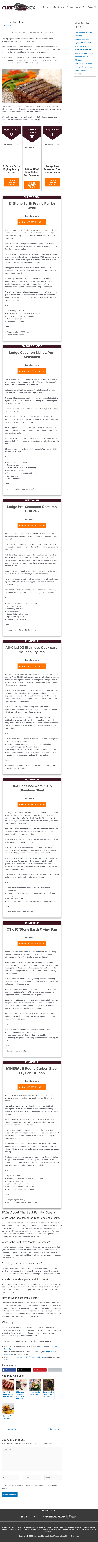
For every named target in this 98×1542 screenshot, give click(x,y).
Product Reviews (57, 7)
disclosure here (47, 32)
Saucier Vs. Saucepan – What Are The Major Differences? (84, 56)
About (90, 7)
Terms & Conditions (61, 1536)
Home (45, 7)
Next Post (54, 1429)
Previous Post (11, 1429)
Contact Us (80, 7)
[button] (95, 7)
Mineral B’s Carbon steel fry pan (32, 1357)
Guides (70, 7)
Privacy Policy (47, 1536)
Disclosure (75, 1536)
